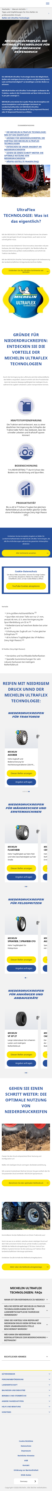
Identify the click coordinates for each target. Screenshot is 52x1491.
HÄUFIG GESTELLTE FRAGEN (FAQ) (22, 161)
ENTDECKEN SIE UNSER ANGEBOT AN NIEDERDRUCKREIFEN (23, 148)
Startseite (6, 9)
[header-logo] (11, 3)
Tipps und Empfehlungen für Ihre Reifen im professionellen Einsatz (20, 13)
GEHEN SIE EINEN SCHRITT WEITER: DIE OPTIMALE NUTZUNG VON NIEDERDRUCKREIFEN (23, 156)
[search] (41, 3)
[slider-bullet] (23, 791)
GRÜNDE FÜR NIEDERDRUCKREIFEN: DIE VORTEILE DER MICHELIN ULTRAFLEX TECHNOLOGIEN (24, 141)
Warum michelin (19, 9)
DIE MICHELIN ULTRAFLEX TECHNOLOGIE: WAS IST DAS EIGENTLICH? (25, 133)
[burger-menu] (47, 3)
